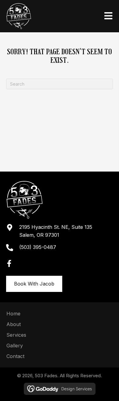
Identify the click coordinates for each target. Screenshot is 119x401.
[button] (9, 264)
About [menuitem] (13, 324)
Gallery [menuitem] (14, 345)
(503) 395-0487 (37, 247)
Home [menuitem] (13, 314)
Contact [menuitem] (15, 356)
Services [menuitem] (16, 335)
